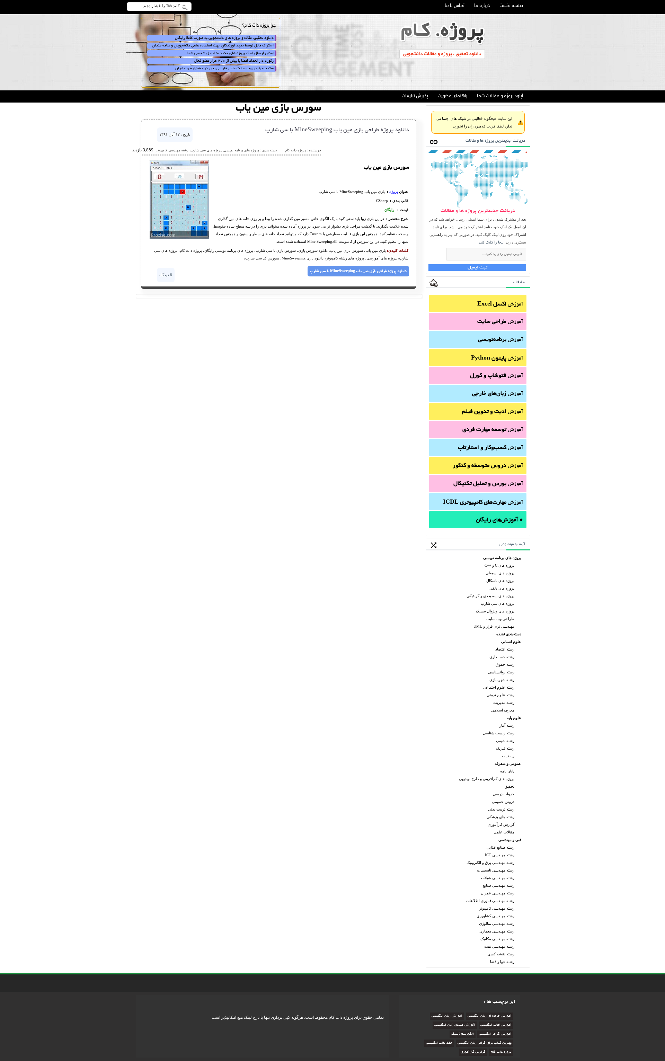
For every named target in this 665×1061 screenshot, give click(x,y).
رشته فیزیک (505, 748)
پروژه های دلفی (501, 588)
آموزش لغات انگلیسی (496, 1025)
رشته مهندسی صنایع (498, 885)
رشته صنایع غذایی (500, 847)
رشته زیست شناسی (498, 733)
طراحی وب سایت (500, 619)
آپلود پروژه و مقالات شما (500, 96)
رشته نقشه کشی (500, 954)
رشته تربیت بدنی (501, 809)
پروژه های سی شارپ (497, 603)
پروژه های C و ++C (499, 565)
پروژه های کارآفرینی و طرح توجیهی (486, 779)
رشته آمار (506, 725)
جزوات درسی (503, 794)
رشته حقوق (505, 664)
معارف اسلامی (502, 710)
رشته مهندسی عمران (497, 893)
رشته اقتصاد (504, 649)
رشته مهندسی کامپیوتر (496, 908)
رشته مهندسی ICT (499, 855)
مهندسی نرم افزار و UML (493, 626)
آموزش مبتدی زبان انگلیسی (454, 1025)
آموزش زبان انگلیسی (447, 1016)
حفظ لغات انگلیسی (439, 1043)
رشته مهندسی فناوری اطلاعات (490, 901)
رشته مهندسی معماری (496, 931)
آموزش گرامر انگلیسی (495, 1034)
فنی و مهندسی (509, 840)
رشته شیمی (505, 741)
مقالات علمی (504, 832)
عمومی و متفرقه (508, 763)
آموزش (500, 304)
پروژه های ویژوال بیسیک (495, 611)
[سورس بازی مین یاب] (179, 237)
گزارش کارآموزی (501, 824)
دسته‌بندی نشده (508, 634)
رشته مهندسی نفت (499, 946)
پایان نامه (507, 771)
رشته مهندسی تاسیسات (495, 870)
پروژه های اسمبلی (500, 573)
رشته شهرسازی (501, 680)
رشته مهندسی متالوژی (496, 923)
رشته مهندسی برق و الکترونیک (490, 862)
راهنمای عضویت (452, 96)
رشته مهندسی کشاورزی (495, 916)
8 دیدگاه (165, 275)
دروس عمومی (503, 801)
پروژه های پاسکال (500, 580)
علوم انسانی (511, 641)
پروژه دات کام (501, 1052)
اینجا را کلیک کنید (492, 242)
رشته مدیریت (503, 702)
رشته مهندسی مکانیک (497, 939)
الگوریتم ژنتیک (462, 1034)
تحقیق (509, 786)
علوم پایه (514, 718)
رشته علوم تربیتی (500, 695)
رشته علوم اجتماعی (498, 687)
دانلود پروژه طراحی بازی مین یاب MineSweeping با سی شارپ (337, 130)
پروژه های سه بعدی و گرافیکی (490, 596)
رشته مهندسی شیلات (497, 878)
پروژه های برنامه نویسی (502, 558)
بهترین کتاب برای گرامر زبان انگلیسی (485, 1043)
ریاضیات (508, 756)
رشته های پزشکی (500, 817)
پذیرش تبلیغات (415, 96)
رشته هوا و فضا (502, 962)
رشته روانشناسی (501, 672)
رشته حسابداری (501, 657)
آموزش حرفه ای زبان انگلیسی (490, 1016)
